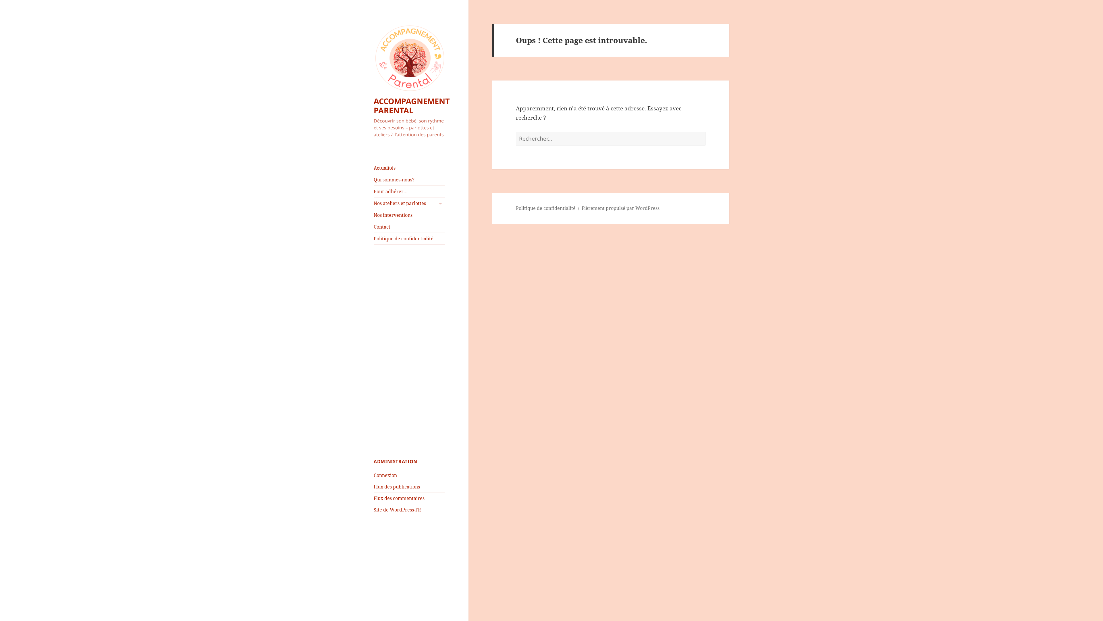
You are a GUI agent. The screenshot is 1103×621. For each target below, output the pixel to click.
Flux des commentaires (399, 498)
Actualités (385, 168)
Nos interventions (393, 215)
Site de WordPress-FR (397, 510)
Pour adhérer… (391, 191)
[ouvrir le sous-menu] (440, 203)
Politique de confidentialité (403, 238)
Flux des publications (397, 487)
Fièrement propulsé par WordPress (621, 208)
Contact (382, 227)
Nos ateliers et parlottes (400, 203)
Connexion (385, 475)
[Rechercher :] (610, 138)
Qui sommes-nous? (394, 180)
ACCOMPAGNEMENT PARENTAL (412, 106)
